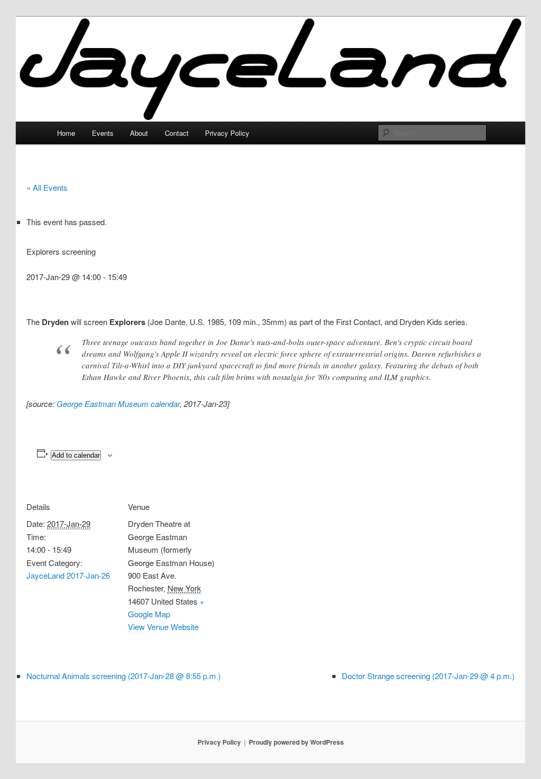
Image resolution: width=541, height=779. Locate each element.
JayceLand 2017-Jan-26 (68, 575)
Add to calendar (76, 455)
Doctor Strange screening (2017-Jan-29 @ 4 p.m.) (428, 675)
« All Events (47, 187)
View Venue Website (163, 626)
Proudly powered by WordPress (296, 742)
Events (103, 133)
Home (66, 133)
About (139, 133)
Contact (177, 133)
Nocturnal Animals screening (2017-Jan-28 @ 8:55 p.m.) (123, 675)
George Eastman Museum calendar (118, 403)
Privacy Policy (227, 133)
